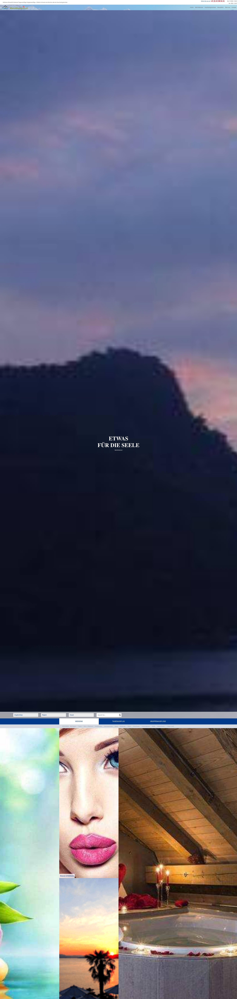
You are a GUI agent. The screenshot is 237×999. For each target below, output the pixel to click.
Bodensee (122, 726)
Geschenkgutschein (210, 7)
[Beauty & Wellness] (88, 803)
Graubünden (98, 726)
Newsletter (220, 7)
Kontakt (234, 7)
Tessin (80, 726)
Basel (116, 726)
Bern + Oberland (88, 726)
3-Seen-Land (170, 726)
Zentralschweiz (108, 726)
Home (192, 7)
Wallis (153, 726)
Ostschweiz (136, 726)
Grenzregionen (146, 726)
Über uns (227, 7)
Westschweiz (161, 726)
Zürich (129, 726)
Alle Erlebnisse (199, 7)
